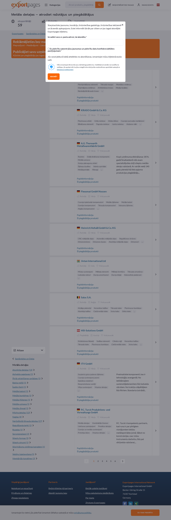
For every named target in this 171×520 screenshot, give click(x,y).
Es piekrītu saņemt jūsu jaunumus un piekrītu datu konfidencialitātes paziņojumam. (81, 50)
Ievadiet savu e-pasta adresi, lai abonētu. (67, 37)
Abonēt (53, 76)
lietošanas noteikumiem (65, 70)
